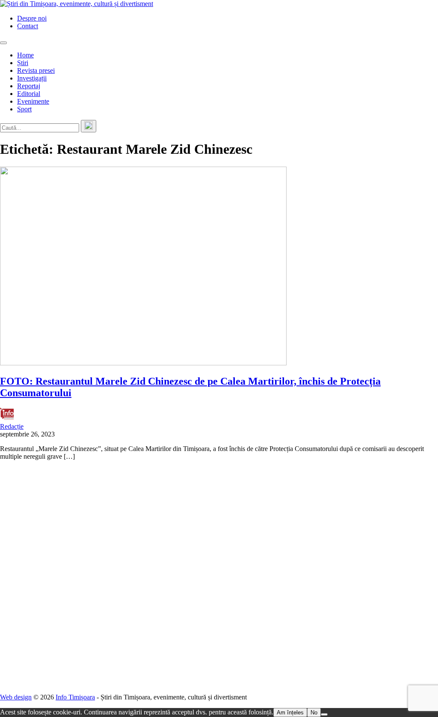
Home (25, 55)
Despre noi (32, 18)
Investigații (32, 78)
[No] (324, 714)
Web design (16, 697)
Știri (22, 62)
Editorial (28, 93)
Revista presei (36, 70)
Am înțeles (290, 712)
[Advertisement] (219, 577)
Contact (27, 26)
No (314, 712)
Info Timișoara (75, 697)
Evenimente (33, 101)
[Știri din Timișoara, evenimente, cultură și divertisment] (76, 3)
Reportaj (28, 86)
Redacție (12, 426)
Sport (24, 109)
